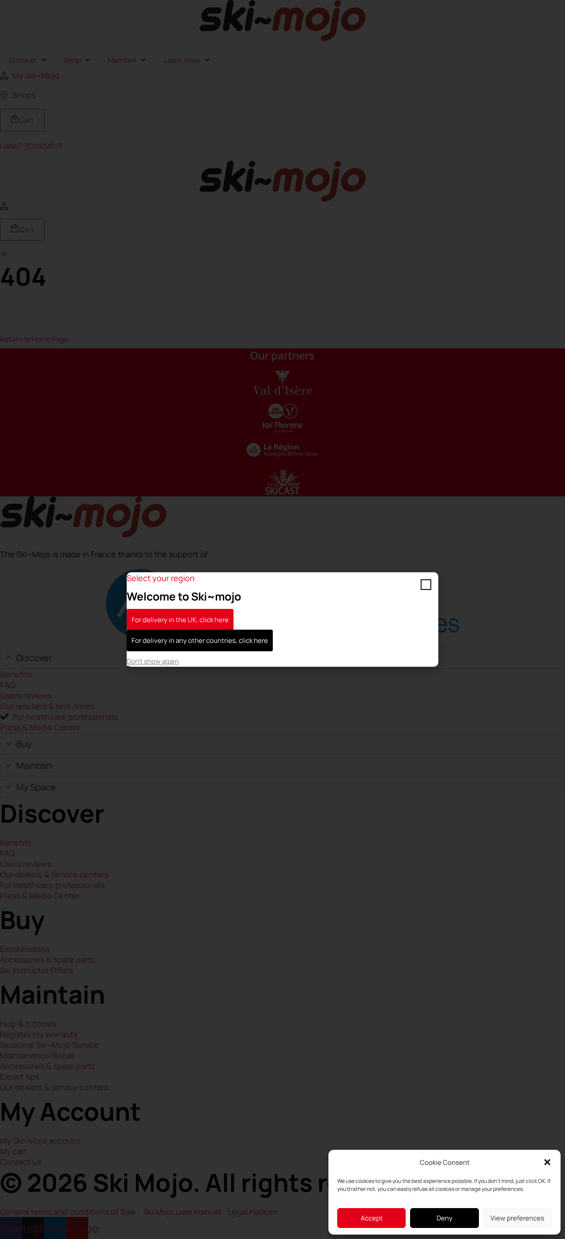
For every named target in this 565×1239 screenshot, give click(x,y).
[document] (282, 619)
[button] (547, 1162)
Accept (372, 1218)
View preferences (517, 1218)
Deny (444, 1218)
